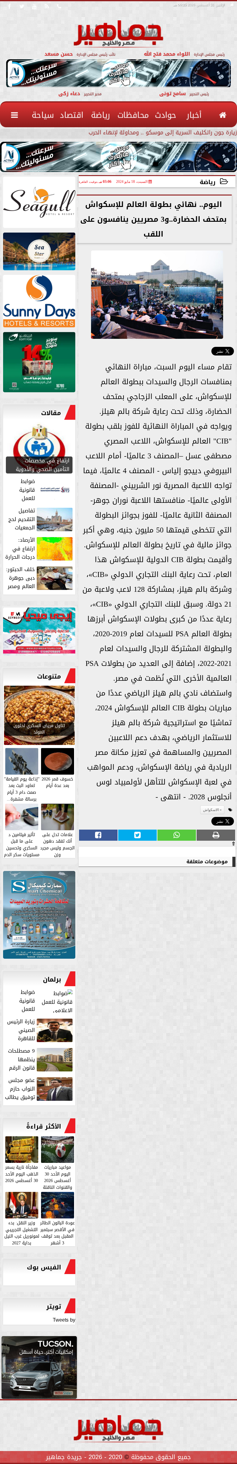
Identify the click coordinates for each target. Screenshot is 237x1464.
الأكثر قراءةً (43, 1126)
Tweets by (64, 1320)
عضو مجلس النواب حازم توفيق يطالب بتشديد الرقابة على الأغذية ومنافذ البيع (39, 1088)
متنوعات (49, 676)
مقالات (51, 413)
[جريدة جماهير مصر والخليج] (39, 204)
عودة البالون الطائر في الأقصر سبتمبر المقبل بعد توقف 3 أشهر (57, 1232)
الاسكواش (211, 810)
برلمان (52, 979)
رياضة (207, 182)
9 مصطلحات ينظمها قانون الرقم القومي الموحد (41, 1059)
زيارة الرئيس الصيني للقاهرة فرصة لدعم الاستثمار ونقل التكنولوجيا (40, 1030)
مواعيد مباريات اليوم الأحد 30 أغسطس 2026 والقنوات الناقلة (57, 1177)
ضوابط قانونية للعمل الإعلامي (46, 1000)
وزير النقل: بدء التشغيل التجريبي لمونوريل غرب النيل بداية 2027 (21, 1232)
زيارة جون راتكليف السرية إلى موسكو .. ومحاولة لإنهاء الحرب (163, 133)
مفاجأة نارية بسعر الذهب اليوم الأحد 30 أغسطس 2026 (21, 1173)
